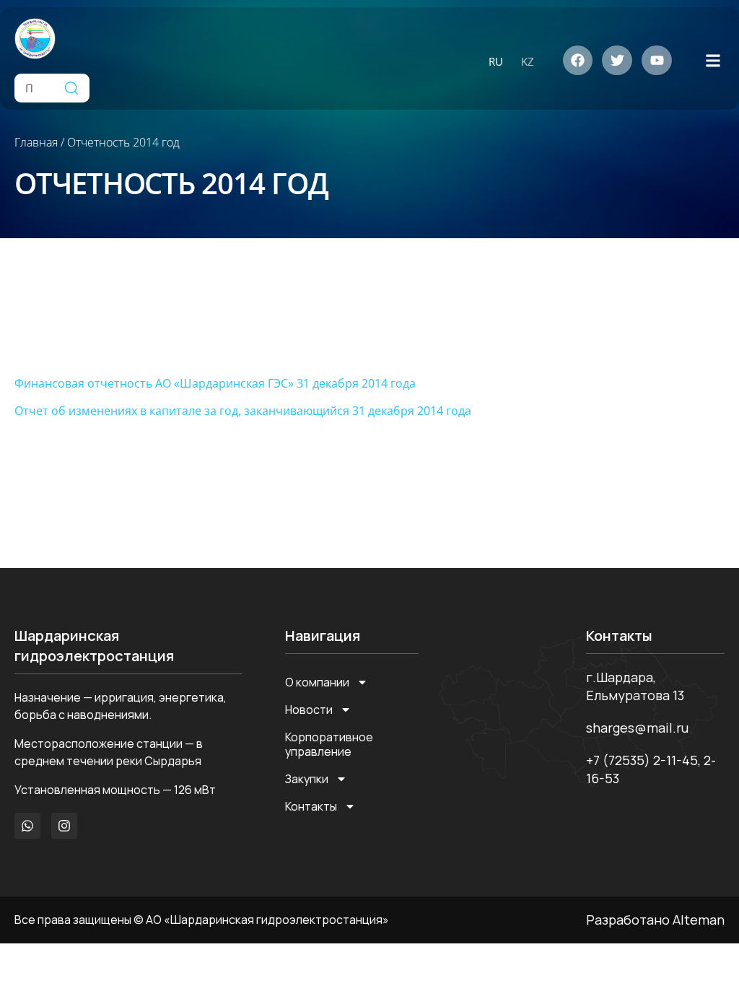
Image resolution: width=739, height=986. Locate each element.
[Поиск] (71, 88)
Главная (36, 142)
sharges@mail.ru (637, 727)
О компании (317, 682)
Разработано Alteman (655, 919)
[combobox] (33, 88)
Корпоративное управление (329, 744)
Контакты (311, 806)
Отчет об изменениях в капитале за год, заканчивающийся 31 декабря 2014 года (242, 411)
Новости (309, 709)
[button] (713, 60)
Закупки (306, 779)
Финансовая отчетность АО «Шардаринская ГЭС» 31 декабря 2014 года (215, 383)
